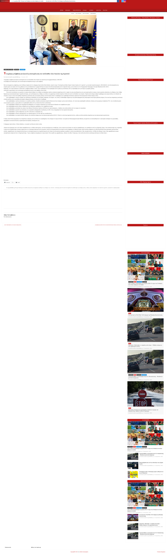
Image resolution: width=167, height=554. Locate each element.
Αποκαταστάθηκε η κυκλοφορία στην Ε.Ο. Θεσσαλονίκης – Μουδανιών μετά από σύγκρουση (145, 377)
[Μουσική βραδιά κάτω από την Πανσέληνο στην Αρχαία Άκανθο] (132, 465)
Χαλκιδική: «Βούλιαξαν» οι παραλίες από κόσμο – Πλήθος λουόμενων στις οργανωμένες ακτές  (145, 345)
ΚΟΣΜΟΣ (91, 10)
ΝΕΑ (135, 281)
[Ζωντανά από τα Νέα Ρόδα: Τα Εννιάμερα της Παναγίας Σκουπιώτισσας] (145, 299)
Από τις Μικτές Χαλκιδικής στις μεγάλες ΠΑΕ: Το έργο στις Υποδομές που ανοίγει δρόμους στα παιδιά (22, 1)
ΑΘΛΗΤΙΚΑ (98, 10)
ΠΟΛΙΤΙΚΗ (105, 10)
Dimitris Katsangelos (84, 551)
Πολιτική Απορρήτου (161, 551)
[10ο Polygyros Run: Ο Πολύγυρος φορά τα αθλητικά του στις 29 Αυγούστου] (132, 474)
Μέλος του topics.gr (36, 547)
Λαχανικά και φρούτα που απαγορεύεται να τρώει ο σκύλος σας (108, 224)
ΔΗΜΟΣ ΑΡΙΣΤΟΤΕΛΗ (8, 69)
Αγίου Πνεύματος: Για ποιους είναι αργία (12, 224)
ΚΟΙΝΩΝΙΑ (131, 374)
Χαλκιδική (17, 69)
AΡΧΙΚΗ (61, 10)
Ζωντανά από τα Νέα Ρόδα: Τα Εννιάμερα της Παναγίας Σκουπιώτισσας (60, 1)
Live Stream (78, 13)
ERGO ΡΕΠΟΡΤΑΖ (77, 10)
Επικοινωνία (93, 13)
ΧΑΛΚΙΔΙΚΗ (67, 10)
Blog (72, 13)
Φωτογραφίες (86, 13)
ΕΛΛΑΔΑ (85, 10)
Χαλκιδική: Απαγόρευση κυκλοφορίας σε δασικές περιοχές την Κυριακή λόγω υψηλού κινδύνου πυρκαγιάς (143, 410)
